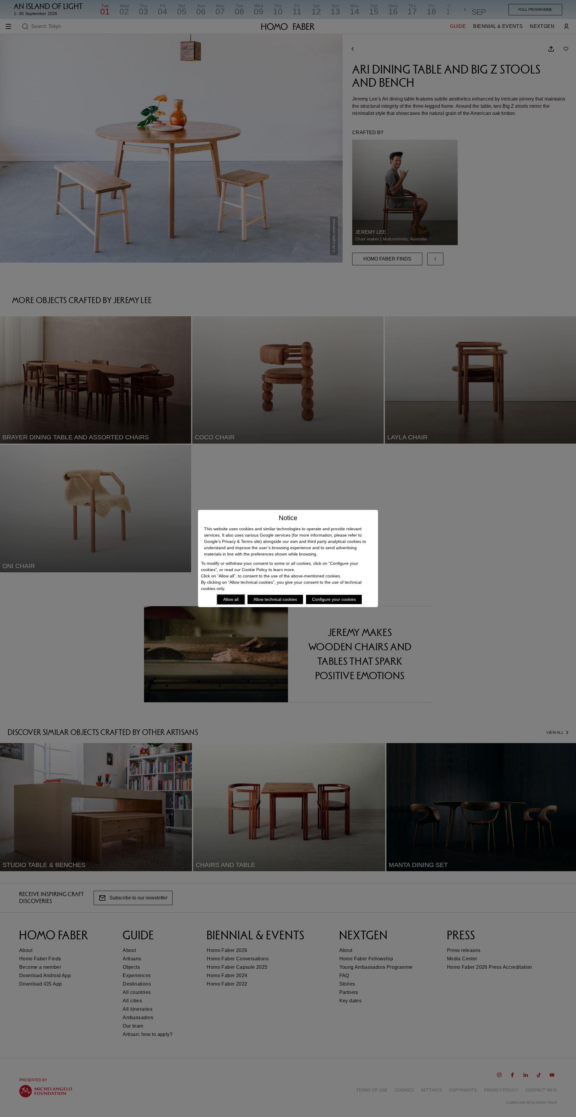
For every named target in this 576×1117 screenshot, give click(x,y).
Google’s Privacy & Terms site (232, 541)
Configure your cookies (334, 599)
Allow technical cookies (275, 599)
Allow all (230, 599)
